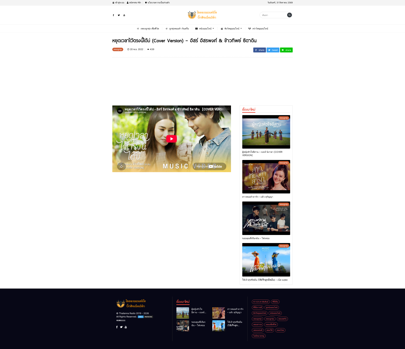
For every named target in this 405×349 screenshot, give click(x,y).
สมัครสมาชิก (135, 2)
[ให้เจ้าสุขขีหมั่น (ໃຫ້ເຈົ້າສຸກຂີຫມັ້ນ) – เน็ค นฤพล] (266, 260)
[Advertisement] (171, 83)
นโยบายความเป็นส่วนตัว (158, 2)
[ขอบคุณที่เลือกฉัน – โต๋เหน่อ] (266, 218)
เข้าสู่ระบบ (119, 2)
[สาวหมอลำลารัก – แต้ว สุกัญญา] (266, 176)
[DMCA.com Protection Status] (145, 316)
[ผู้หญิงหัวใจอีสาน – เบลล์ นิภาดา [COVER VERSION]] (266, 132)
